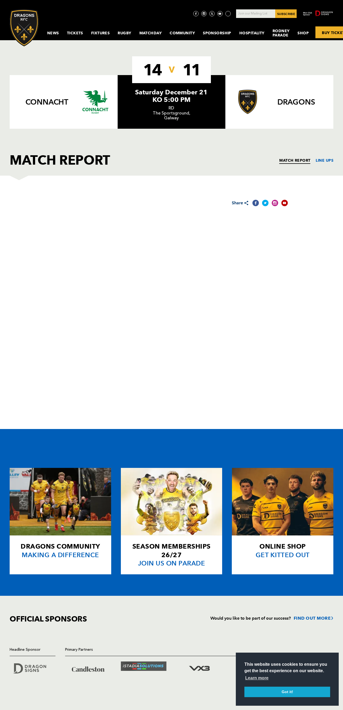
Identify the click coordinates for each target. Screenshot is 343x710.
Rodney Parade (281, 33)
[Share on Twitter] (265, 203)
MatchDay (150, 33)
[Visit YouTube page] (220, 13)
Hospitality (251, 33)
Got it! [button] (287, 692)
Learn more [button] (257, 678)
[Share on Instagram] (275, 203)
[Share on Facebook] (255, 203)
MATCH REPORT (294, 160)
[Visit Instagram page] (204, 13)
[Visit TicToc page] (228, 13)
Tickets (75, 33)
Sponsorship (217, 33)
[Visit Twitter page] (212, 13)
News (53, 33)
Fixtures (100, 33)
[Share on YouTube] (284, 203)
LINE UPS (324, 160)
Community (182, 33)
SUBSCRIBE (286, 14)
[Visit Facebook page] (196, 13)
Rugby (124, 33)
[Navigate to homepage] (24, 27)
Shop (303, 33)
